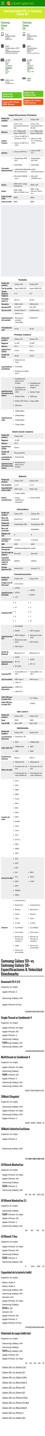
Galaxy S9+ (4, 27)
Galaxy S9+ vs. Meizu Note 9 (14, 1383)
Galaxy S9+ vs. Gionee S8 (13, 1393)
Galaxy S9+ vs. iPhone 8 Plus (15, 1398)
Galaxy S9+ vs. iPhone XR (13, 1388)
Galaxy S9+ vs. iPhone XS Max (15, 1403)
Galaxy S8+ (26, 27)
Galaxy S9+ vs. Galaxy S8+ (14, 1418)
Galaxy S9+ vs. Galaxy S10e (14, 1377)
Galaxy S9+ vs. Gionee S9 (13, 1372)
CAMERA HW (8, 69)
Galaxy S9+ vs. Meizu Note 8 (14, 1408)
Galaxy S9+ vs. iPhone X (13, 1413)
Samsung (5, 22)
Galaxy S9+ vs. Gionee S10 (14, 1367)
